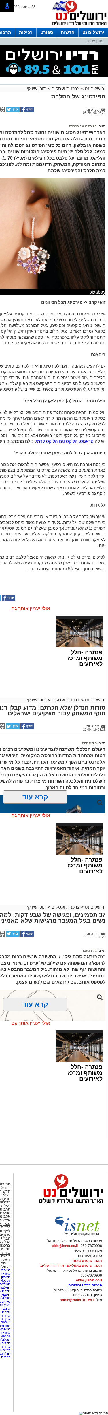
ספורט (46, 32)
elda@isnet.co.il (65, 1246)
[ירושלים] (78, 26)
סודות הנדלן (89, 743)
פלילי (6, 1195)
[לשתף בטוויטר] (12, 111)
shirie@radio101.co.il (77, 1300)
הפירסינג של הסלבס (83, 126)
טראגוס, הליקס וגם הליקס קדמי (65, 441)
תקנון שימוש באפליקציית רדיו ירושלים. (71, 1266)
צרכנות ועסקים (65, 88)
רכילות (26, 32)
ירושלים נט (93, 32)
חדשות (68, 32)
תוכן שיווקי (94, 41)
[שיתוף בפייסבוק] (27, 111)
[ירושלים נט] (69, 1205)
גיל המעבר (89, 950)
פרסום (5, 1357)
